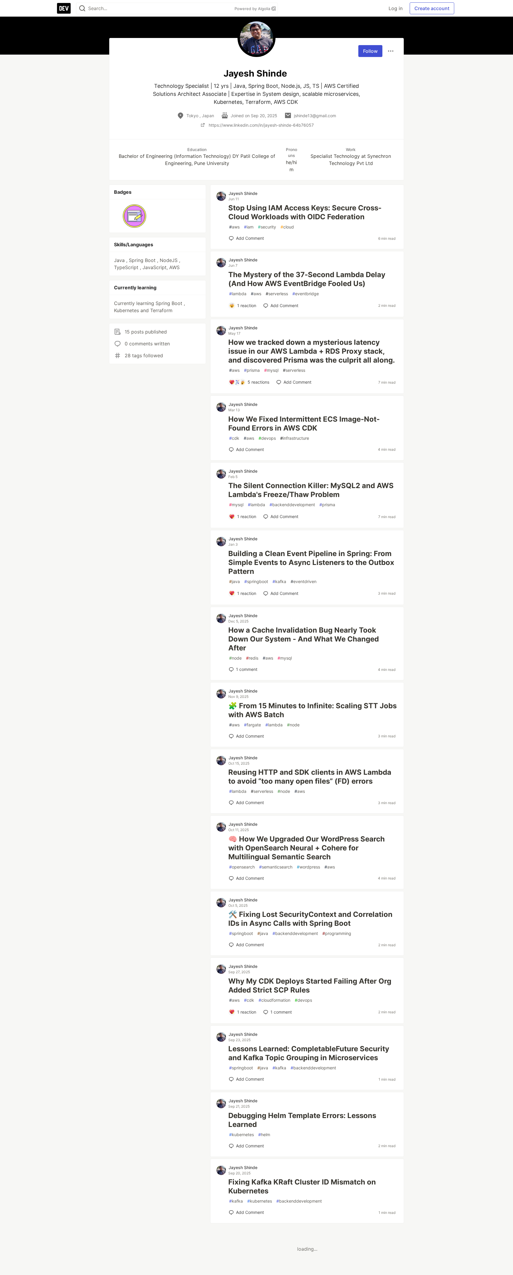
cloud (287, 226)
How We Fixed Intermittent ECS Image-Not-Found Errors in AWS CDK (304, 423)
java (234, 581)
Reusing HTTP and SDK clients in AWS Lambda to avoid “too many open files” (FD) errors (309, 776)
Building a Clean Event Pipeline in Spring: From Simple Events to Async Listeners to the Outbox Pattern (311, 562)
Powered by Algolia (253, 8)
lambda (237, 293)
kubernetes (241, 1134)
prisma (252, 370)
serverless (277, 293)
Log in (396, 8)
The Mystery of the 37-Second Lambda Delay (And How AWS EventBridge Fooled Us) (306, 279)
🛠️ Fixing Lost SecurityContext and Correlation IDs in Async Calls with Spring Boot (310, 919)
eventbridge (305, 293)
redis (252, 657)
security (267, 226)
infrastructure (294, 438)
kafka (279, 581)
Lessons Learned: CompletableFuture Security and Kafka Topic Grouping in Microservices (308, 1053)
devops (267, 438)
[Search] (82, 8)
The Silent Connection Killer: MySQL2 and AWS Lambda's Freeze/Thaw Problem (311, 490)
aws (234, 226)
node (235, 657)
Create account (431, 8)
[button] (134, 216)
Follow (370, 51)
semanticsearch (275, 866)
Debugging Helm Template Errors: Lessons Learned (302, 1120)
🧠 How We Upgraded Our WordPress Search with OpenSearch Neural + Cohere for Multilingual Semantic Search (306, 848)
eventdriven (303, 581)
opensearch (242, 866)
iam (249, 226)
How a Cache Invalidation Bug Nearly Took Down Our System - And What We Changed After (303, 639)
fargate (252, 724)
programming (336, 933)
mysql (271, 370)
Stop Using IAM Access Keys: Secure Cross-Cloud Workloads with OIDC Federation (304, 212)
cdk (234, 438)
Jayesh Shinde (243, 193)
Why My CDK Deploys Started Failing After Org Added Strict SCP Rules (309, 985)
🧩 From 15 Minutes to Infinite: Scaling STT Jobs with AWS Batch (312, 710)
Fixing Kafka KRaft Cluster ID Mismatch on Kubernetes (302, 1186)
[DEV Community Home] (63, 8)
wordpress (308, 866)
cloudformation (274, 1000)
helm (264, 1134)
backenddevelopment (292, 504)
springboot (256, 581)
